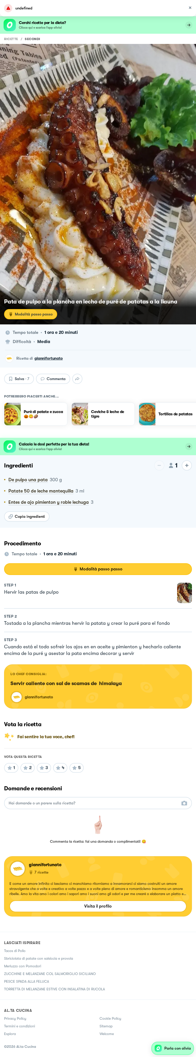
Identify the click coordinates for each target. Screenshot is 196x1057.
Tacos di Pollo (15, 951)
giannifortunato (48, 358)
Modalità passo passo (34, 314)
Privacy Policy (15, 1018)
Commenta (56, 379)
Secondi (32, 39)
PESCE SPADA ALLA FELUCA (26, 981)
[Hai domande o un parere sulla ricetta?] (93, 803)
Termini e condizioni (19, 1026)
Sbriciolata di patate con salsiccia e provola (38, 958)
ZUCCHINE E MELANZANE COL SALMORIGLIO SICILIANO (50, 974)
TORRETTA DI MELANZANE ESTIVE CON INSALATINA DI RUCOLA (54, 989)
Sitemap (106, 1026)
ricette (11, 39)
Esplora (10, 1034)
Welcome (107, 1034)
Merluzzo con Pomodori (22, 966)
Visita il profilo (98, 906)
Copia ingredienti (30, 516)
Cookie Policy (110, 1018)
